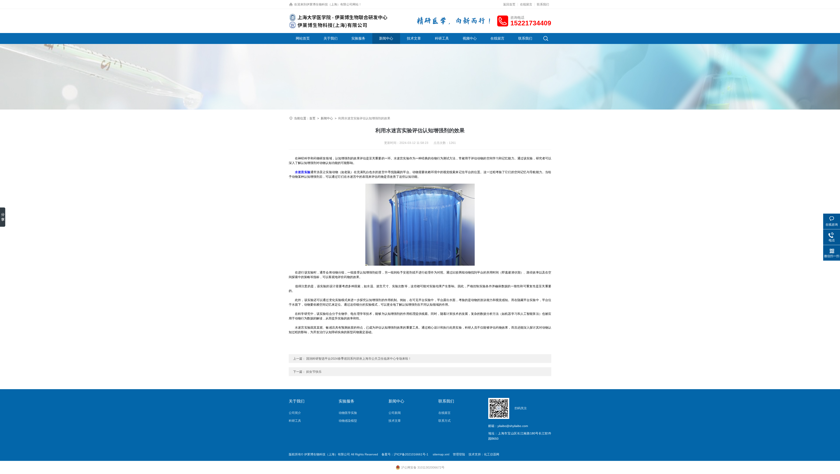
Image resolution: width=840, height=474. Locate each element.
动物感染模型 (348, 420)
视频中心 (470, 38)
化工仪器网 (491, 454)
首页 (312, 118)
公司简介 (295, 413)
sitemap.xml (441, 454)
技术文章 (414, 38)
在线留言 (526, 4)
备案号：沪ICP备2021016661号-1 (405, 454)
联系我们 (543, 4)
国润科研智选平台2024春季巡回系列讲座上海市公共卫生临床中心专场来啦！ (358, 358)
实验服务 (358, 38)
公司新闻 (394, 413)
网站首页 (303, 38)
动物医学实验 (348, 413)
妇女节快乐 (314, 371)
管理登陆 (459, 454)
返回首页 (509, 4)
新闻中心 (386, 38)
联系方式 (444, 420)
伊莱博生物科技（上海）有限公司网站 (332, 4)
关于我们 (331, 38)
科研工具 (442, 38)
